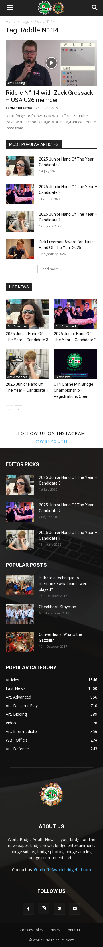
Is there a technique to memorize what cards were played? (64, 584)
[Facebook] (28, 909)
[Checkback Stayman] (20, 614)
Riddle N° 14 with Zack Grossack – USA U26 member (49, 96)
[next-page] (18, 408)
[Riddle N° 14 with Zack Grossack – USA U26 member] (51, 63)
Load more (50, 269)
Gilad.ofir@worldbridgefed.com (62, 869)
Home (11, 21)
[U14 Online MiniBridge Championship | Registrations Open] (76, 364)
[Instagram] (43, 908)
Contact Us (74, 929)
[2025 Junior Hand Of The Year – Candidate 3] (20, 166)
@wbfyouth (51, 441)
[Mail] (59, 909)
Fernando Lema (19, 107)
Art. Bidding (16, 83)
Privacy (54, 929)
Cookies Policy (31, 929)
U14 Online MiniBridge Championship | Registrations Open (73, 390)
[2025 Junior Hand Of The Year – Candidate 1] (20, 221)
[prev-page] (9, 408)
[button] (10, 8)
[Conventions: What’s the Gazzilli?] (20, 642)
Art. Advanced (17, 326)
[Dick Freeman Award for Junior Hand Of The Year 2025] (20, 249)
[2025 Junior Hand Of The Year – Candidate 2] (20, 194)
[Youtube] (74, 909)
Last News (63, 377)
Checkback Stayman (57, 607)
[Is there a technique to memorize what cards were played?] (20, 585)
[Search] (95, 8)
